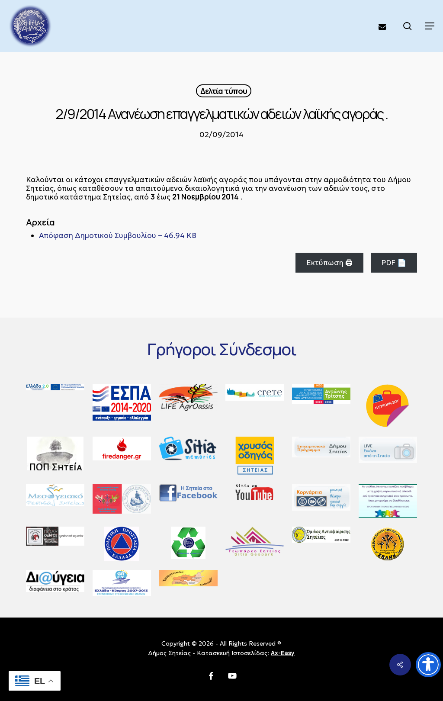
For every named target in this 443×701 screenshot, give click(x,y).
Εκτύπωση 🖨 (329, 262)
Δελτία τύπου (223, 91)
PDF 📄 (393, 262)
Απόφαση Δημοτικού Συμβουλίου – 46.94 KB (117, 235)
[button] (429, 26)
